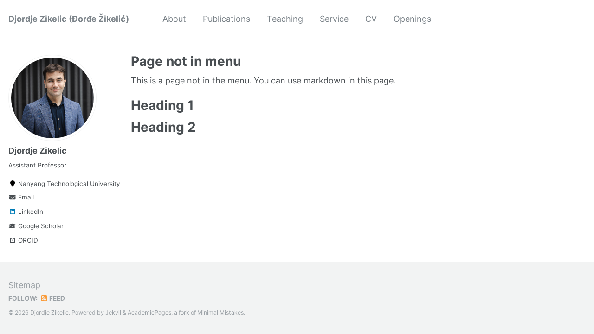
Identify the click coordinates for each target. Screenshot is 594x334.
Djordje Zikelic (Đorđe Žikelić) (68, 19)
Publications (226, 19)
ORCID (27, 240)
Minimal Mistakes (220, 312)
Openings (412, 19)
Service (334, 19)
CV (371, 19)
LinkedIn (29, 211)
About (174, 19)
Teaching (285, 19)
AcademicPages (149, 312)
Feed (56, 298)
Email (25, 197)
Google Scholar (40, 226)
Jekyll (113, 312)
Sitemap (24, 285)
